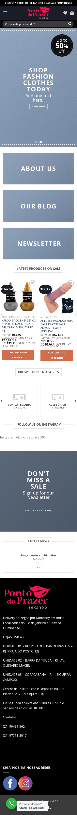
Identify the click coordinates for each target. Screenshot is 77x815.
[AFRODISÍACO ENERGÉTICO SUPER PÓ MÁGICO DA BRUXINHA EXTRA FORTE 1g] (19, 296)
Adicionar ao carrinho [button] (18, 355)
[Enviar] (70, 24)
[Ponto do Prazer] (38, 13)
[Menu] (5, 13)
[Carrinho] (72, 12)
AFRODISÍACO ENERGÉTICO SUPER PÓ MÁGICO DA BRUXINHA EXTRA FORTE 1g (19, 326)
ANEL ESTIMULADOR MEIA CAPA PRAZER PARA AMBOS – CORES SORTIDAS (56, 326)
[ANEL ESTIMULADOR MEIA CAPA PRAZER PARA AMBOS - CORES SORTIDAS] (57, 296)
